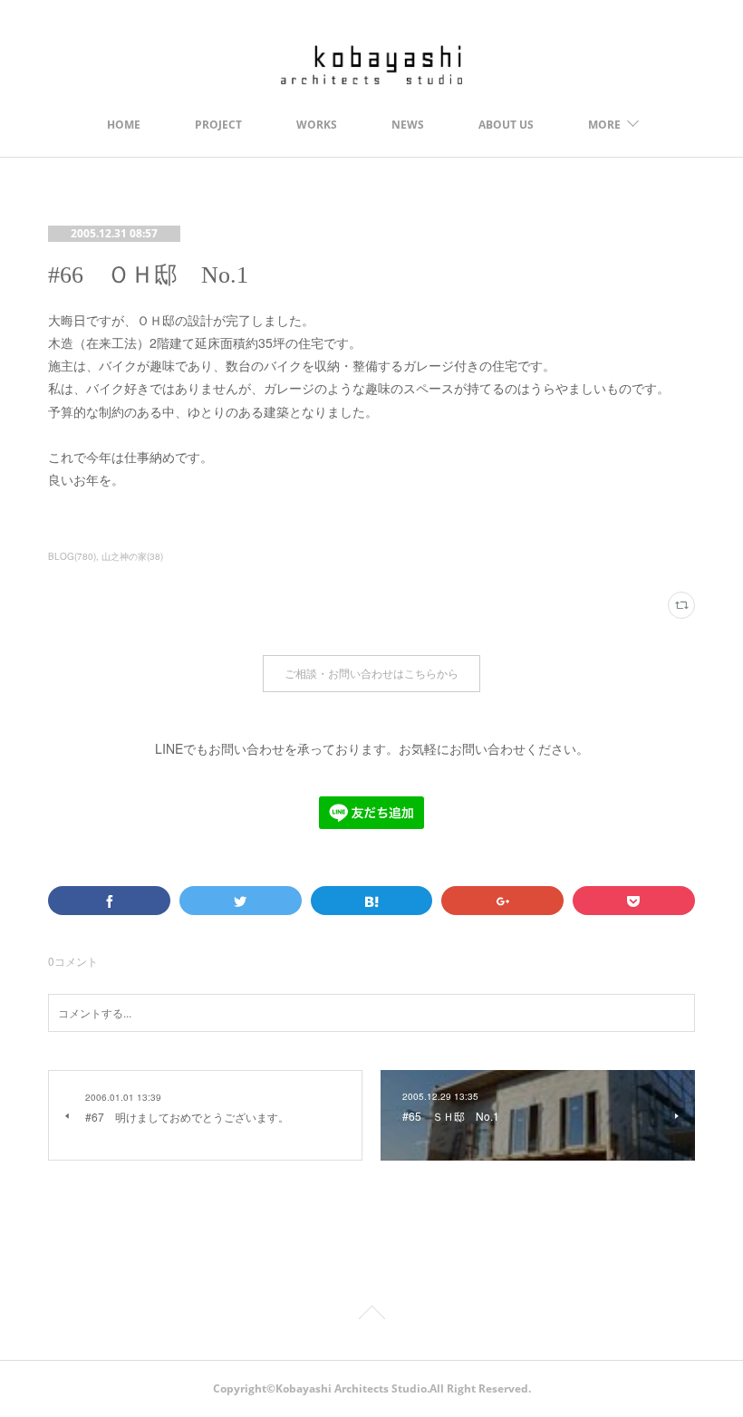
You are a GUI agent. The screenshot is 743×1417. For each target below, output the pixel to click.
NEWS (407, 124)
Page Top (371, 1315)
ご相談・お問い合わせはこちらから (371, 673)
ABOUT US (506, 124)
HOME (123, 124)
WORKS (316, 124)
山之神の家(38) (132, 556)
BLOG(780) (72, 556)
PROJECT (218, 124)
